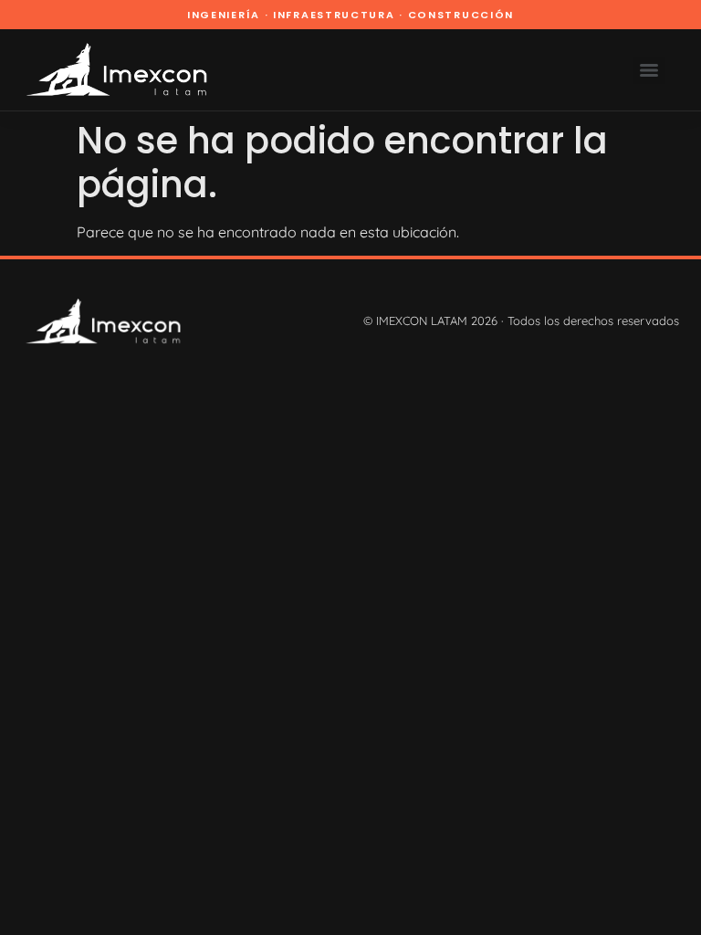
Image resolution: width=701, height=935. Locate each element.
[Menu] (649, 70)
